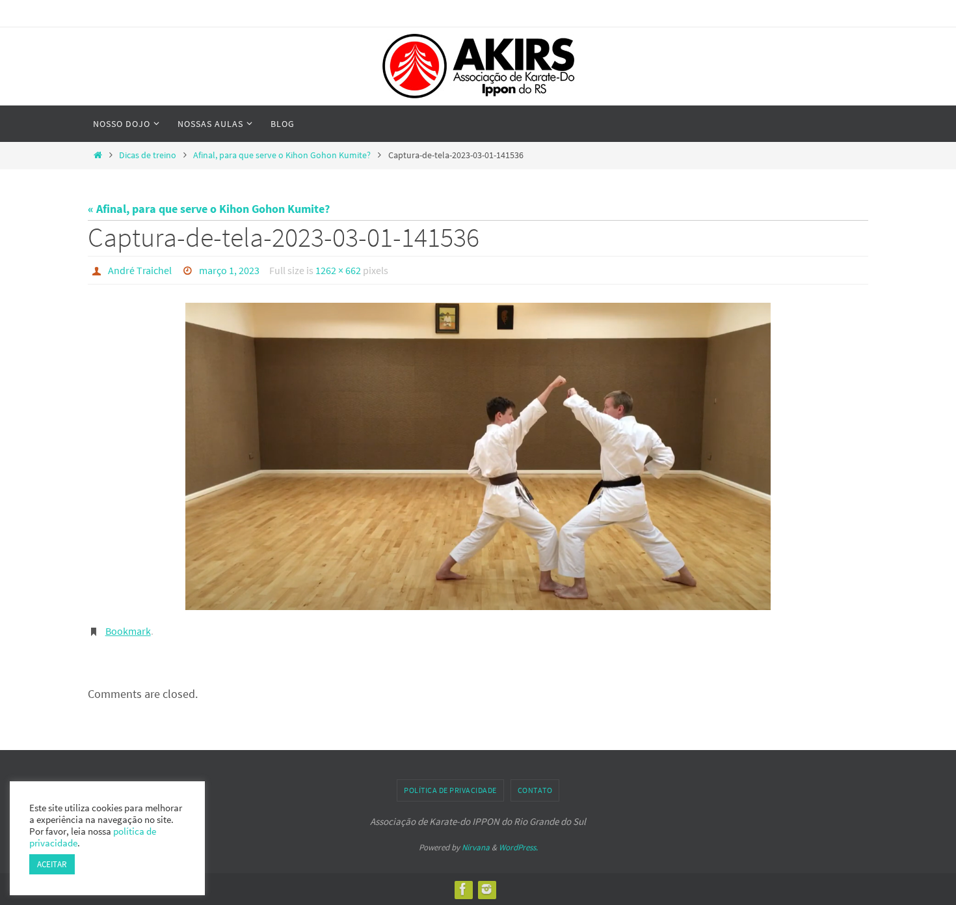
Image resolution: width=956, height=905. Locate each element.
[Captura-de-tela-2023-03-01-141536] (478, 456)
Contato (535, 790)
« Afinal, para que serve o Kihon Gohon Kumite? (209, 208)
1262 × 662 (338, 270)
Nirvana (476, 847)
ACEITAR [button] (52, 864)
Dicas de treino (147, 155)
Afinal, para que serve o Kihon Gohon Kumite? (282, 155)
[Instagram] (486, 889)
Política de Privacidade (450, 790)
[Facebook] (463, 889)
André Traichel (140, 270)
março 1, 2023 (229, 270)
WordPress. (518, 847)
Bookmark (128, 630)
